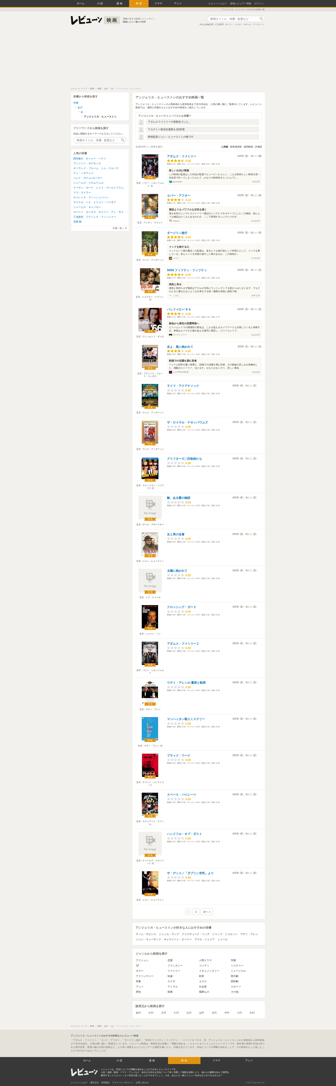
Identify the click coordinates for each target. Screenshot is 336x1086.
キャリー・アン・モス (111, 212)
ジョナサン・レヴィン (152, 297)
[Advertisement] (168, 58)
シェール (222, 939)
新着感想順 (236, 146)
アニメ (178, 3)
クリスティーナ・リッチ (196, 934)
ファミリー (174, 970)
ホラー (140, 970)
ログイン (259, 3)
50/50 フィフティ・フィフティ (187, 270)
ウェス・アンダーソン (153, 260)
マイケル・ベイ (82, 202)
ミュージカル (238, 970)
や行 (226, 1012)
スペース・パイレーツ (181, 794)
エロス (203, 981)
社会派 (203, 986)
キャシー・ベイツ (96, 158)
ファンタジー (175, 965)
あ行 (138, 1012)
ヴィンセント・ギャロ (153, 336)
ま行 (214, 1012)
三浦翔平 (220, 24)
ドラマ (158, 3)
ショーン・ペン (153, 634)
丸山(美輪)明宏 (207, 24)
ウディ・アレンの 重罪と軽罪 (186, 682)
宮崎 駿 (77, 221)
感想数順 (248, 146)
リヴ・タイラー (82, 192)
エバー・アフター (178, 195)
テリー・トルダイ (234, 24)
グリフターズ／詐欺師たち (184, 458)
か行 (151, 1012)
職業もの (204, 991)
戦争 (201, 976)
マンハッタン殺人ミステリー (186, 719)
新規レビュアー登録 (240, 3)
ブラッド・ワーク (178, 755)
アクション (142, 960)
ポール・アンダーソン (255, 24)
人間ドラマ (205, 960)
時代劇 (234, 976)
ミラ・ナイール (153, 597)
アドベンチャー (145, 976)
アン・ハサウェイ (83, 173)
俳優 (75, 102)
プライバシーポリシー (122, 1082)
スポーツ (236, 986)
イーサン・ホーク (83, 187)
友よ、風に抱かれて (180, 346)
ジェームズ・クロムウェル (88, 182)
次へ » (206, 911)
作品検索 (261, 19)
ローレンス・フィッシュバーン (91, 197)
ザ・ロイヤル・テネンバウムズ (187, 422)
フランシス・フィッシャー (101, 216)
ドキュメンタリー (209, 970)
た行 (176, 1012)
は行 (201, 1012)
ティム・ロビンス (146, 934)
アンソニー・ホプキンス (87, 163)
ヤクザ (171, 981)
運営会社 (94, 1082)
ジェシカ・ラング (169, 934)
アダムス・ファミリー (181, 156)
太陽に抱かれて (177, 570)
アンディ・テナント (153, 222)
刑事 (138, 981)
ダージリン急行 (177, 232)
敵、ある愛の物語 (178, 497)
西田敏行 (78, 158)
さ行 (163, 1012)
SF (137, 965)
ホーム (80, 3)
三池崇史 (78, 216)
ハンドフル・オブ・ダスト (184, 833)
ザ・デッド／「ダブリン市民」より (190, 873)
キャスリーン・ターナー (178, 939)
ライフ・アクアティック (183, 385)
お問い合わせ (142, 1082)
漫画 (119, 3)
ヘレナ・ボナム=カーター (88, 177)
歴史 (138, 991)
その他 (234, 991)
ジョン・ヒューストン (153, 561)
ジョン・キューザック (148, 939)
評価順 (258, 146)
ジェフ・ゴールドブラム (110, 187)
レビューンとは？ (217, 3)
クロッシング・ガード (181, 607)
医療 (170, 991)
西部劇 (234, 981)
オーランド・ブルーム (86, 168)
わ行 (252, 1012)
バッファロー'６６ (179, 309)
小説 (100, 3)
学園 (233, 960)
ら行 (239, 1012)
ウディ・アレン (153, 709)
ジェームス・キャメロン (87, 207)
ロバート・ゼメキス (84, 212)
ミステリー (237, 965)
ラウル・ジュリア (204, 939)
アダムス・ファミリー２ (183, 643)
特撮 (170, 976)
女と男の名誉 (176, 534)
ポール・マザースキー (153, 524)
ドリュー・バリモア (104, 202)
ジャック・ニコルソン (225, 934)
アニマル (173, 986)
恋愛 (170, 960)
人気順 (224, 146)
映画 (139, 3)
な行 (189, 1012)
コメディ (204, 965)
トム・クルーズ (110, 168)
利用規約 (105, 1082)
